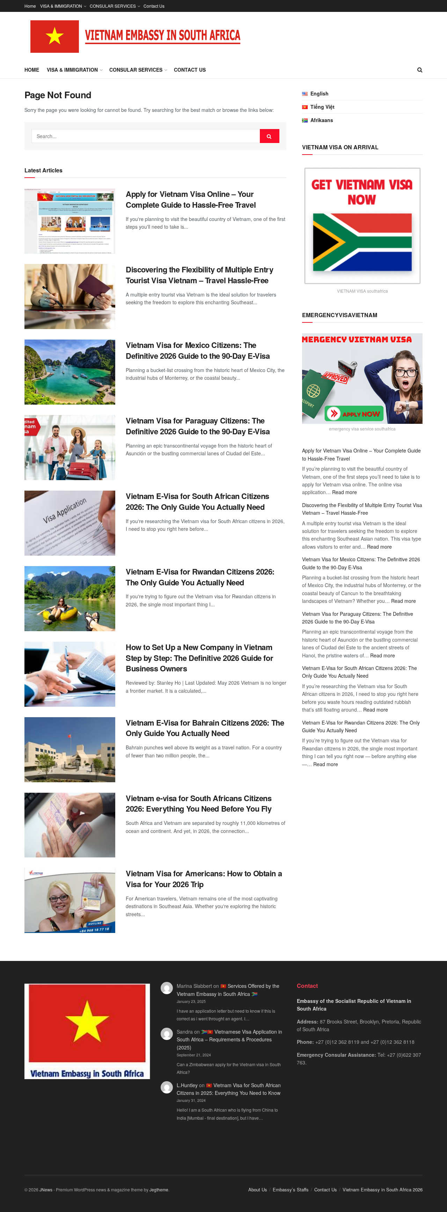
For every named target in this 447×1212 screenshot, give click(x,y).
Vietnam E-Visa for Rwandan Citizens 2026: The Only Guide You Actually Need (200, 577)
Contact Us (154, 6)
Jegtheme (158, 1189)
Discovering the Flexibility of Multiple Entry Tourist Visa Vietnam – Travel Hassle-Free (199, 275)
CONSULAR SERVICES (113, 6)
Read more (344, 492)
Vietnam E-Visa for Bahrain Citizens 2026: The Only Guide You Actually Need (205, 728)
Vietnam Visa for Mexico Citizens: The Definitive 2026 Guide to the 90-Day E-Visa (198, 350)
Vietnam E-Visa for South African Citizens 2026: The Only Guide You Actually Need (197, 501)
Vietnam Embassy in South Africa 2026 (383, 1189)
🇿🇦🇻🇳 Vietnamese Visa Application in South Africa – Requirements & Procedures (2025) (229, 1039)
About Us (257, 1189)
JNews (45, 1189)
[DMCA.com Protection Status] (360, 1117)
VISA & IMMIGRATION (61, 6)
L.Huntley (187, 1085)
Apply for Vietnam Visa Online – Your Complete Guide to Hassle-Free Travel (191, 199)
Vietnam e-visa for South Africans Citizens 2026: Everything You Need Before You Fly (199, 803)
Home (30, 6)
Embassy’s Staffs (291, 1189)
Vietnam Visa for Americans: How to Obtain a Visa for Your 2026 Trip (204, 879)
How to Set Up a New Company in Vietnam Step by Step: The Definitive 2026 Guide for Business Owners (199, 657)
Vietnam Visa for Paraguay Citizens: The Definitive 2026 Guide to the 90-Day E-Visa (198, 426)
